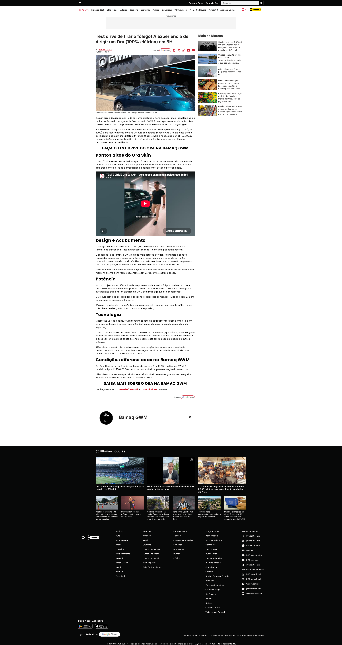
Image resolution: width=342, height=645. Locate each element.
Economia (145, 10)
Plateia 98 (213, 10)
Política (155, 10)
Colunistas (167, 10)
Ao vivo (85, 10)
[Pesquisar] (261, 3)
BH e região (112, 10)
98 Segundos (180, 10)
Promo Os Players (197, 10)
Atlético (123, 10)
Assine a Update (227, 10)
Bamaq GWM (105, 49)
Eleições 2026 (97, 10)
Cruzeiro (134, 10)
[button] (174, 50)
